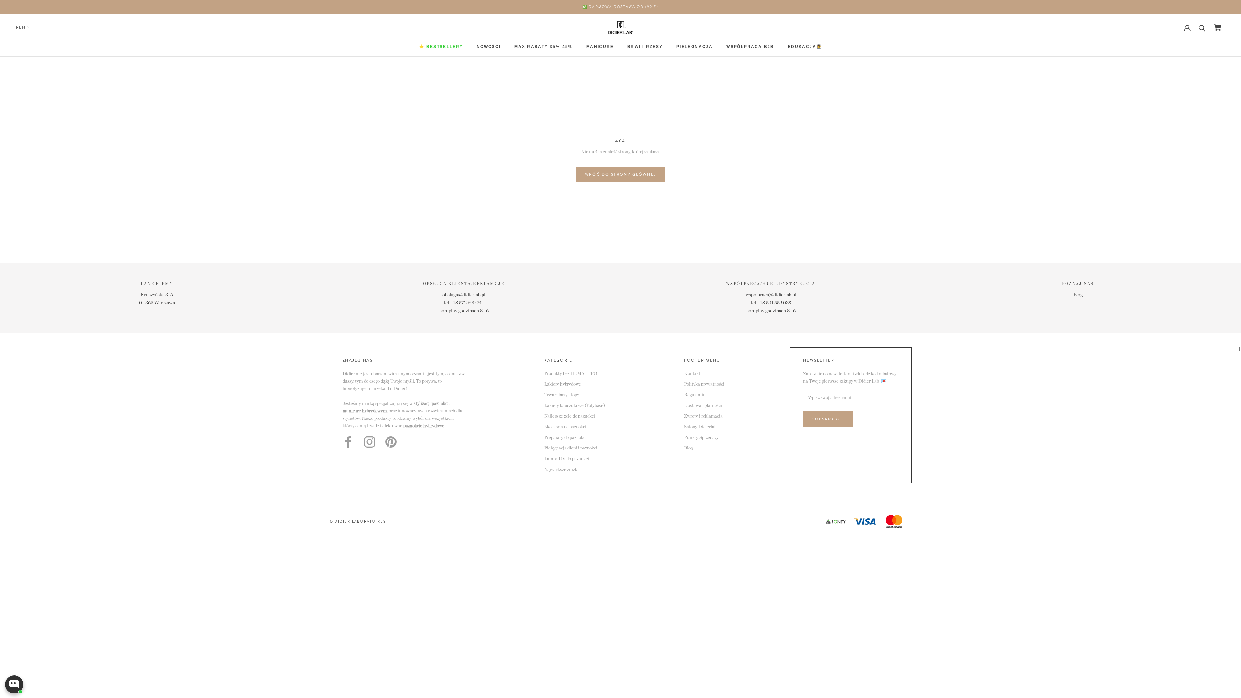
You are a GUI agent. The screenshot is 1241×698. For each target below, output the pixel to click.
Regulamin (694, 395)
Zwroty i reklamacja (703, 416)
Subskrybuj (828, 419)
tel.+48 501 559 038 (771, 303)
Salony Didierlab (700, 427)
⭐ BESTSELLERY (441, 46)
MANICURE (600, 46)
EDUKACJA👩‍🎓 (805, 46)
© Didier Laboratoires (358, 521)
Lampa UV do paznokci (566, 459)
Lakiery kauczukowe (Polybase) (574, 405)
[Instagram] (369, 442)
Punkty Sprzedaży (701, 437)
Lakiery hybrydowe (562, 384)
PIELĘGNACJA (694, 46)
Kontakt (692, 373)
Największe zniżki (561, 469)
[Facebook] (348, 442)
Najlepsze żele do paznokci (569, 416)
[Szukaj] (1202, 27)
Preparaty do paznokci (565, 437)
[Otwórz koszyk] (1217, 27)
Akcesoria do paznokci (565, 427)
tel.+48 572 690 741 (464, 303)
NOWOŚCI (489, 46)
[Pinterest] (391, 442)
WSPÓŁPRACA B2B (750, 46)
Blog (1078, 294)
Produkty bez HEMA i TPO (570, 373)
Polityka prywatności (704, 384)
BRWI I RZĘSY (645, 46)
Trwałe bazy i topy (561, 395)
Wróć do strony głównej (620, 174)
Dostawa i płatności (703, 405)
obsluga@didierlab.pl (463, 294)
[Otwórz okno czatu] (14, 684)
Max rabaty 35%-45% (543, 46)
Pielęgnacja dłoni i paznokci (570, 448)
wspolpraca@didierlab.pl (771, 294)
